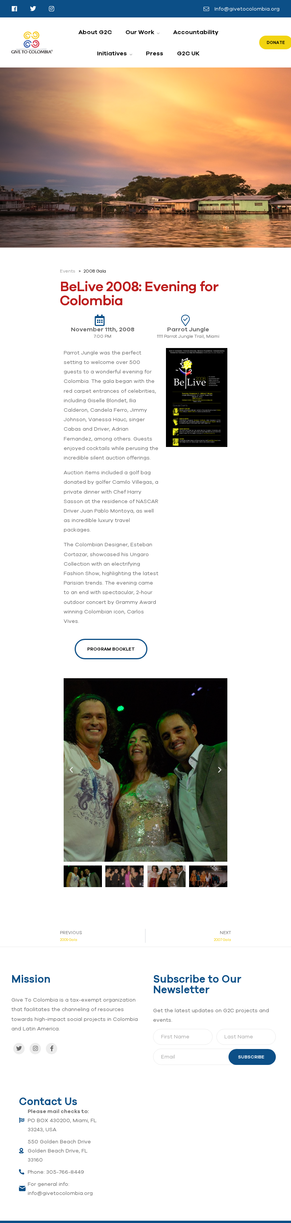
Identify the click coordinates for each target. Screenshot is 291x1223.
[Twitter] (19, 1048)
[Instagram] (35, 1048)
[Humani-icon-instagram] (51, 9)
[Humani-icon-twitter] (33, 9)
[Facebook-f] (51, 1048)
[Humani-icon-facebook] (14, 9)
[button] (71, 770)
